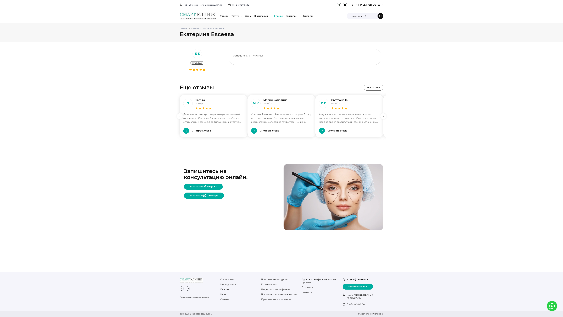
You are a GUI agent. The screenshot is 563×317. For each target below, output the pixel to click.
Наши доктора (228, 284)
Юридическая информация (276, 299)
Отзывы (278, 16)
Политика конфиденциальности (279, 294)
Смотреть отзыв (202, 130)
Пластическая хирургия (274, 279)
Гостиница (307, 287)
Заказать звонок (357, 286)
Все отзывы (373, 87)
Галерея (224, 289)
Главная (224, 16)
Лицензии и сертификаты (275, 289)
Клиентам (291, 16)
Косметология (269, 284)
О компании (261, 16)
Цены (248, 16)
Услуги (235, 16)
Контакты (307, 16)
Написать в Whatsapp (203, 195)
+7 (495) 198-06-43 (368, 4)
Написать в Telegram (203, 186)
